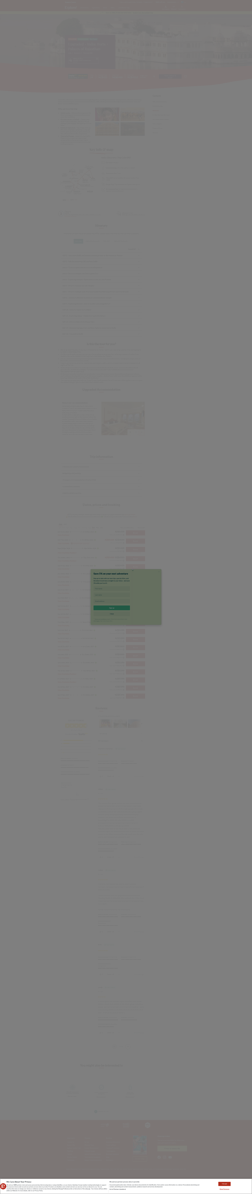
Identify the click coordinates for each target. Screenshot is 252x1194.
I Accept (224, 1184)
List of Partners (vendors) (117, 1189)
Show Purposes (224, 1189)
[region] (126, 1186)
